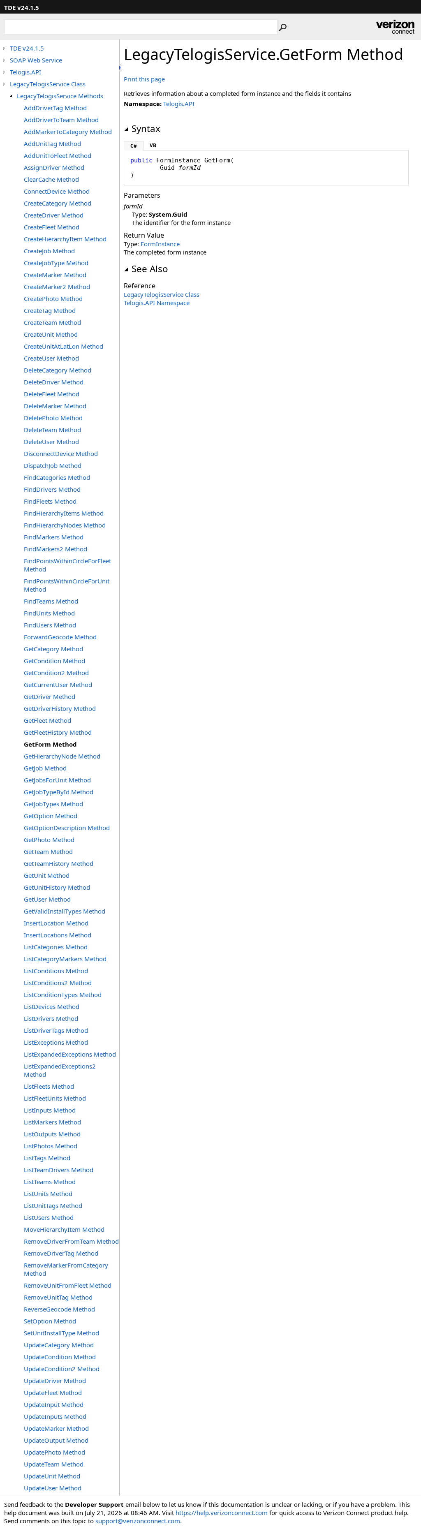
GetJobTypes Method (53, 804)
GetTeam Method (48, 851)
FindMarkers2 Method (55, 549)
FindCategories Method (57, 477)
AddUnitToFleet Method (57, 155)
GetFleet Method (47, 720)
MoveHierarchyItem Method (64, 1229)
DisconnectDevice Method (61, 453)
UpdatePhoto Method (54, 1452)
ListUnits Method (48, 1193)
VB (153, 145)
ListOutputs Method (52, 1134)
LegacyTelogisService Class (48, 84)
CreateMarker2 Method (57, 286)
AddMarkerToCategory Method (68, 131)
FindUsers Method (50, 625)
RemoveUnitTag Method (58, 1297)
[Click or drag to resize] (121, 67)
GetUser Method (47, 899)
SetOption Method (50, 1321)
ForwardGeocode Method (60, 637)
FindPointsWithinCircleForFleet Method (67, 565)
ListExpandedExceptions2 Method (60, 1070)
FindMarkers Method (53, 537)
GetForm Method (50, 744)
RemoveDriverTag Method (61, 1253)
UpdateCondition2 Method (61, 1369)
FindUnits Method (49, 613)
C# (133, 145)
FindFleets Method (50, 501)
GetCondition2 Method (56, 673)
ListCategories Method (56, 947)
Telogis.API (25, 72)
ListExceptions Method (56, 1042)
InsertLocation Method (56, 923)
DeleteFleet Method (51, 394)
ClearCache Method (51, 179)
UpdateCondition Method (60, 1357)
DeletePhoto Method (53, 418)
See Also (150, 268)
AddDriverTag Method (55, 108)
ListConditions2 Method (58, 982)
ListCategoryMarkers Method (65, 959)
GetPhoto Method (49, 839)
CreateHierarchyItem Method (65, 239)
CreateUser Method (51, 358)
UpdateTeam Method (53, 1464)
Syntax (146, 128)
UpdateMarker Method (56, 1428)
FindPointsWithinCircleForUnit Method (66, 585)
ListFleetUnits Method (55, 1098)
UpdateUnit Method (52, 1476)
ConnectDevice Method (57, 191)
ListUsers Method (49, 1217)
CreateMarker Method (55, 275)
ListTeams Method (50, 1181)
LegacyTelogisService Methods (60, 96)
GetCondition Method (54, 661)
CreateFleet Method (51, 227)
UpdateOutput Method (56, 1440)
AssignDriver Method (54, 167)
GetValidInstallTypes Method (64, 911)
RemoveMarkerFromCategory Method (66, 1269)
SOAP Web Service (36, 60)
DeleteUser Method (51, 441)
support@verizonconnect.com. (138, 1521)
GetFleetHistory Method (58, 732)
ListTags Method (47, 1158)
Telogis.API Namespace (157, 302)
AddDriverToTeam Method (61, 120)
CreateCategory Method (57, 203)
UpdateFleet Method (53, 1392)
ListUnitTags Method (53, 1205)
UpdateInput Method (53, 1404)
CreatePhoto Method (53, 298)
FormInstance (160, 244)
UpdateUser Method (52, 1488)
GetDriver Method (49, 696)
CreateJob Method (49, 251)
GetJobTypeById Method (58, 792)
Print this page (144, 79)
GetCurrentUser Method (58, 684)
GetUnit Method (46, 875)
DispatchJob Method (52, 465)
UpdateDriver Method (55, 1380)
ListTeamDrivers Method (58, 1170)
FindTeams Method (51, 601)
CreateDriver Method (53, 215)
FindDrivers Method (52, 489)
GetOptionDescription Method (67, 827)
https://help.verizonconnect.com (222, 1512)
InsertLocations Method (57, 935)
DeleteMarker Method (55, 406)
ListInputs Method (50, 1110)
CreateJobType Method (56, 263)
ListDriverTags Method (56, 1030)
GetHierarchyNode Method (62, 756)
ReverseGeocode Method (59, 1309)
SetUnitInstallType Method (61, 1333)
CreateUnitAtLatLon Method (63, 346)
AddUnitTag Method (52, 143)
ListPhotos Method (50, 1146)
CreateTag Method (50, 310)
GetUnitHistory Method (57, 887)
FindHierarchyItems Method (64, 513)
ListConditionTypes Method (63, 994)
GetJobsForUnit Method (57, 780)
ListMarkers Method (52, 1122)
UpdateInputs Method (55, 1416)
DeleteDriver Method (53, 382)
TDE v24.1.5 (27, 48)
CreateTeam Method (52, 322)
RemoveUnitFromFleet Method (67, 1285)
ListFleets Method (49, 1086)
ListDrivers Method (51, 1018)
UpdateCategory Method (59, 1345)
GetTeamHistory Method (58, 863)
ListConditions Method (56, 971)
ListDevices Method (51, 1006)
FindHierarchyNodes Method (65, 525)
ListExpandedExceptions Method (70, 1054)
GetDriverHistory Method (60, 708)
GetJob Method (45, 768)
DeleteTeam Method (52, 430)
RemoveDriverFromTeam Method (71, 1241)
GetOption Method (50, 816)
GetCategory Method (53, 649)
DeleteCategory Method (57, 370)
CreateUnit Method (51, 334)
